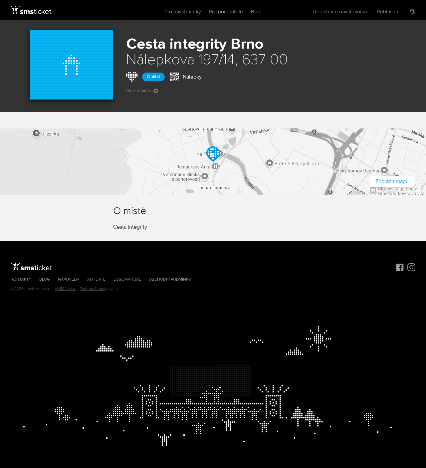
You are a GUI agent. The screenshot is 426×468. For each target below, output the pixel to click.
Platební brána (92, 288)
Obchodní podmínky (170, 279)
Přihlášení (388, 11)
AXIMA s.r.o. (65, 288)
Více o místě (138, 91)
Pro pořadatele (226, 11)
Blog (256, 11)
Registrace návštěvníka (340, 11)
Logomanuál (127, 279)
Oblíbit (153, 77)
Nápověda (68, 279)
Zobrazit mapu (392, 181)
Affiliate (96, 279)
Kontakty (21, 279)
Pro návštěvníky (182, 11)
